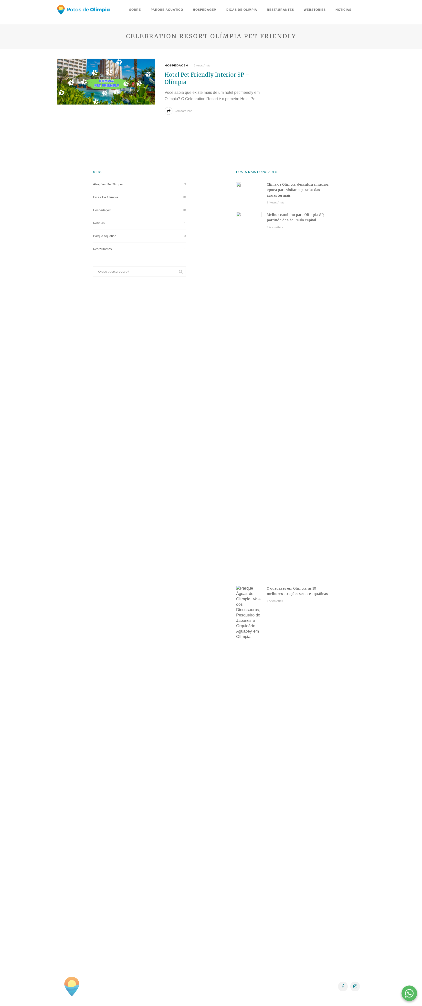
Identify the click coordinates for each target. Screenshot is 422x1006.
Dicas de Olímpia (241, 9)
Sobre (135, 9)
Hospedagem (205, 9)
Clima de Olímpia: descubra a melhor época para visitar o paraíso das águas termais (298, 190)
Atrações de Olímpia (139, 184)
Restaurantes (280, 9)
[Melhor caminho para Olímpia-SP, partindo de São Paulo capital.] (249, 394)
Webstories (315, 9)
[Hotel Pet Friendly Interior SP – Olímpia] (106, 81)
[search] (360, 9)
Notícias (343, 9)
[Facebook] (343, 986)
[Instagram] (355, 986)
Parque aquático (167, 9)
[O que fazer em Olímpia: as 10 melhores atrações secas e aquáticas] (249, 768)
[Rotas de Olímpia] (72, 986)
